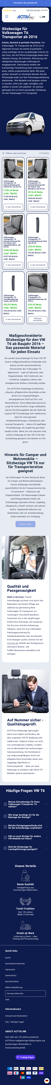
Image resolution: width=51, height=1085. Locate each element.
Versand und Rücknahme (16, 1016)
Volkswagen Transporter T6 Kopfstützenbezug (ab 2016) (37, 298)
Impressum (10, 969)
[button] (6, 16)
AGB (7, 999)
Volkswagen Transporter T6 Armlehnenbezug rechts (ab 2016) (11, 298)
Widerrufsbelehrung (14, 987)
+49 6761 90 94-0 (33, 10)
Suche (8, 958)
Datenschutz (10, 975)
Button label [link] (25, 524)
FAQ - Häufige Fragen (14, 1022)
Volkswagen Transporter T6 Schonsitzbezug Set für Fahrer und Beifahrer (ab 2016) (36, 185)
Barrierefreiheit (12, 981)
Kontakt (45, 10)
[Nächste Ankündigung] (46, 3)
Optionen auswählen (37, 319)
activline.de (12, 643)
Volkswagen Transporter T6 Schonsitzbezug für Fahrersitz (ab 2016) (12, 184)
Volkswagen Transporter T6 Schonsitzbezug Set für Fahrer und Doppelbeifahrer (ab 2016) (12, 242)
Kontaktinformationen (15, 964)
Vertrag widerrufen (15, 993)
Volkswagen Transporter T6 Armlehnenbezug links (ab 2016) (37, 240)
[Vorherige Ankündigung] (5, 3)
